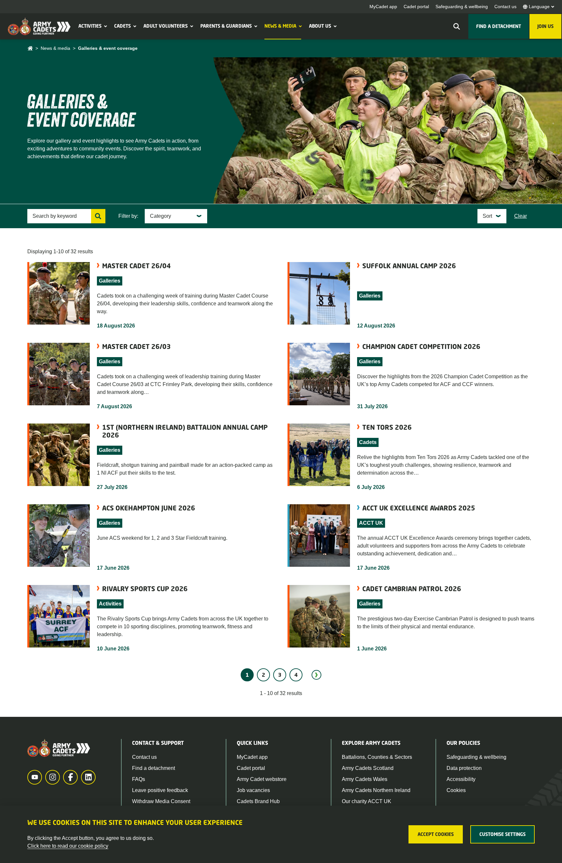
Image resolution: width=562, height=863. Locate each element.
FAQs (138, 779)
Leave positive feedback (160, 790)
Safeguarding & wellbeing (461, 6)
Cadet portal (416, 6)
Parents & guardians (226, 26)
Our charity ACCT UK (366, 801)
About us (320, 26)
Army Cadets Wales (364, 779)
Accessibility (461, 779)
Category (160, 216)
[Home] (30, 48)
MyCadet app (383, 6)
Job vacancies (253, 790)
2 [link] (263, 675)
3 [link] (279, 675)
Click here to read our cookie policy (67, 846)
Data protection (464, 768)
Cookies (456, 790)
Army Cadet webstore (262, 779)
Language (539, 6)
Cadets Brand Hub (258, 801)
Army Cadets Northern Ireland (376, 790)
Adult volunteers (165, 26)
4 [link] (296, 675)
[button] (104, 26)
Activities (89, 26)
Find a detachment (153, 768)
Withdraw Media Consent (161, 801)
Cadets (122, 26)
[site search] (456, 26)
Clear (520, 216)
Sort (487, 216)
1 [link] (247, 675)
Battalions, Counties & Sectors (377, 757)
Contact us (505, 6)
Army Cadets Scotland (368, 768)
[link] (316, 675)
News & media (280, 26)
